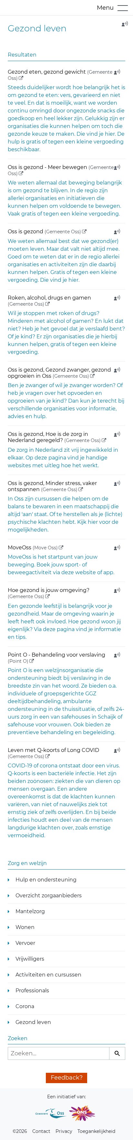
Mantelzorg (30, 911)
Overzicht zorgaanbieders (48, 895)
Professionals (32, 990)
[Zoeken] (117, 1053)
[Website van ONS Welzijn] (81, 1113)
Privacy (64, 1131)
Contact (41, 1131)
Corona (24, 1006)
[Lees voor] (123, 26)
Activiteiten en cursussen (48, 975)
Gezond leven (33, 1022)
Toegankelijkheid (96, 1131)
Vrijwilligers (29, 959)
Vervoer (25, 943)
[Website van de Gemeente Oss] (51, 1113)
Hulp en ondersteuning (46, 880)
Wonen (25, 927)
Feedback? (67, 1077)
